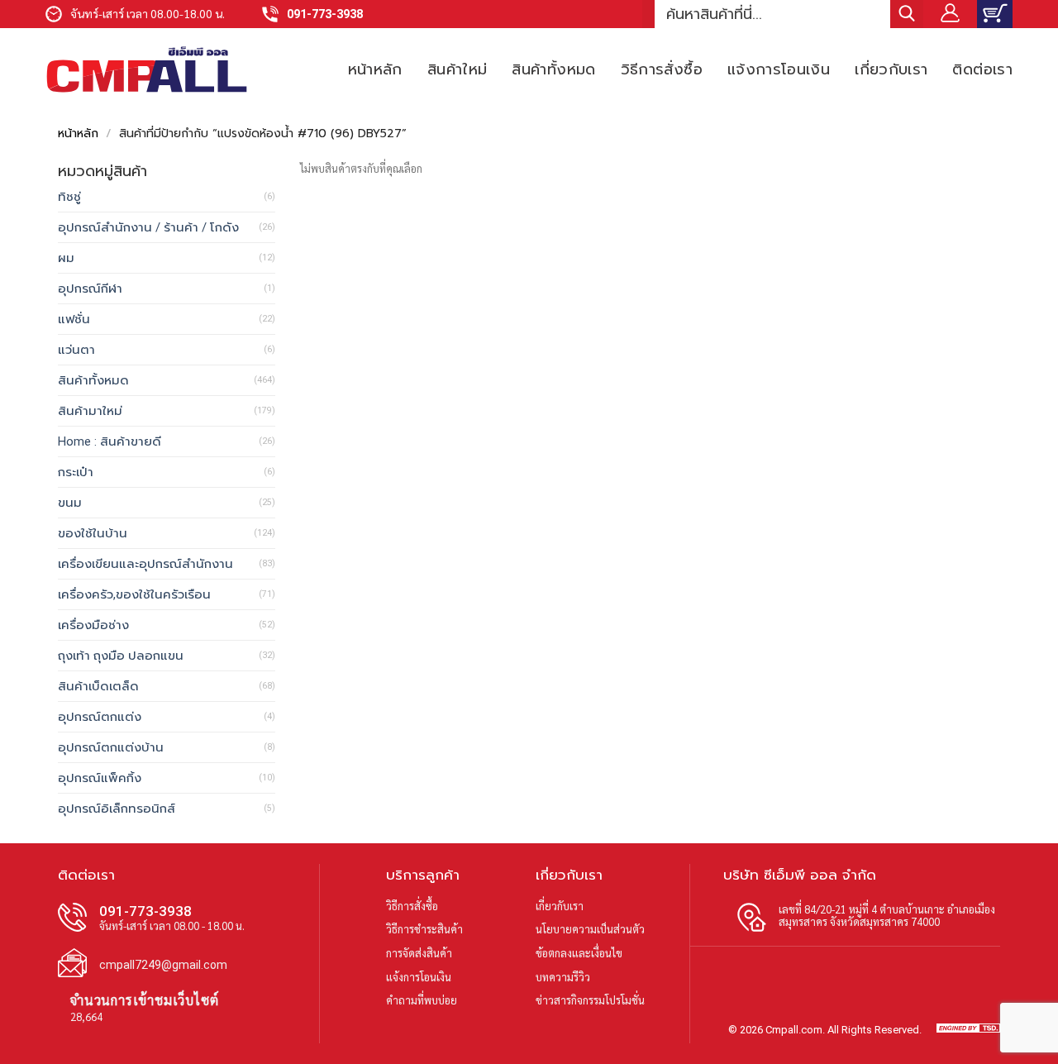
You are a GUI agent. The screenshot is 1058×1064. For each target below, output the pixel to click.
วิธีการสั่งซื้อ (662, 69)
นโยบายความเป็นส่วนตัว (590, 929)
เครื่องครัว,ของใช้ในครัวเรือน (134, 594)
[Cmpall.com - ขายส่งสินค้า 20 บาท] (146, 69)
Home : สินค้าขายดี (109, 441)
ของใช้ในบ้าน (92, 533)
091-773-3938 (325, 14)
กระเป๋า (75, 472)
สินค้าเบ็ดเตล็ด (98, 686)
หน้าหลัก (375, 69)
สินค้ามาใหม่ (90, 410)
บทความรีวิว (563, 977)
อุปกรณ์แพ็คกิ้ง (99, 778)
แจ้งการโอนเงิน (778, 69)
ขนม (70, 502)
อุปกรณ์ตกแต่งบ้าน (111, 747)
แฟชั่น (74, 319)
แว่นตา (76, 349)
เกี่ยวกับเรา (891, 69)
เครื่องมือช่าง (93, 625)
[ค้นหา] (906, 14)
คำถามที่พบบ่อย (421, 1000)
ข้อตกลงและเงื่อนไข (579, 953)
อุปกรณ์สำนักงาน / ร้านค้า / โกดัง (148, 227)
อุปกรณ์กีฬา (90, 288)
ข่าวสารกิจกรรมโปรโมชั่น (590, 1000)
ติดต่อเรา (982, 69)
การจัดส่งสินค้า (419, 953)
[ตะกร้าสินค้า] (995, 14)
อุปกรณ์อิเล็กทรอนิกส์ (116, 808)
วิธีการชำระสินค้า (424, 929)
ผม (66, 257)
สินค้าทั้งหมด (553, 69)
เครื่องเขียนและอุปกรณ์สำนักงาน (145, 563)
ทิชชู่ (69, 196)
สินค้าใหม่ (457, 69)
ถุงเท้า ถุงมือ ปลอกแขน (120, 655)
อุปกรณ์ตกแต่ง (99, 716)
